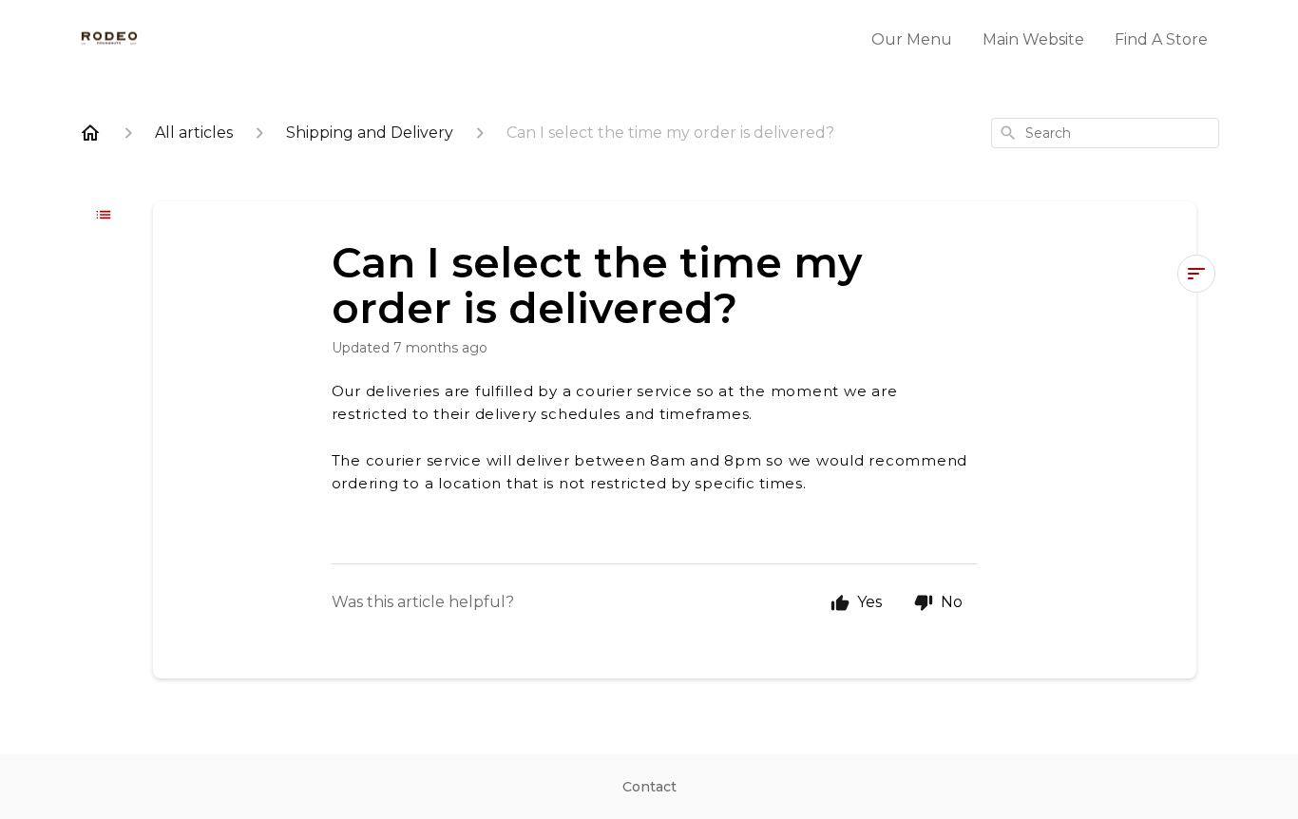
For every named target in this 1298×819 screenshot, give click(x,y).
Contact (649, 786)
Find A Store (1161, 39)
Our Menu (911, 39)
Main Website (1033, 39)
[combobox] (1105, 133)
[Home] (90, 133)
